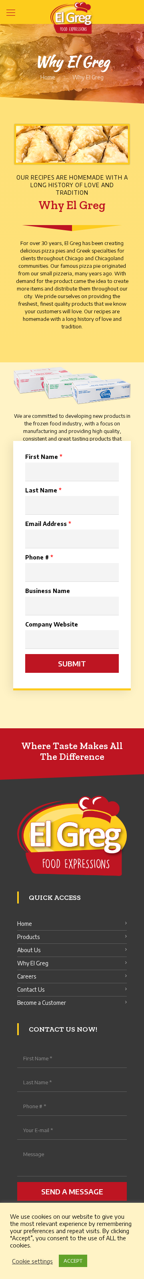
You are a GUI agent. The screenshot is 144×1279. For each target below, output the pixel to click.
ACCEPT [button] (73, 1260)
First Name (43, 456)
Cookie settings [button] (32, 1261)
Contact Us (30, 989)
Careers (26, 976)
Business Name (47, 590)
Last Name (43, 490)
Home (47, 77)
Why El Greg (32, 963)
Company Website (51, 624)
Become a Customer (41, 1002)
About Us (28, 950)
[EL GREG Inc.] (72, 12)
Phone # (39, 557)
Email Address (48, 523)
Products (28, 936)
